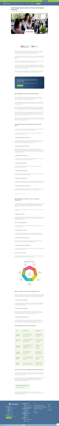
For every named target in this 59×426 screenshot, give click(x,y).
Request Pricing (38, 3)
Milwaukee (25, 413)
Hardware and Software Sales (38, 408)
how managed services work (32, 209)
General (21, 11)
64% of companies (39, 52)
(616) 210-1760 (12, 416)
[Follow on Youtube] (5, 1)
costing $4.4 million (27, 140)
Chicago (25, 404)
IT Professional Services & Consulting (39, 406)
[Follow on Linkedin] (4, 1)
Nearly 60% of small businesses (28, 56)
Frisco (24, 418)
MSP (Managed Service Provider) (39, 405)
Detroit (8, 410)
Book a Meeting (32, 3)
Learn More (20, 85)
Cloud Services (36, 411)
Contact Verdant (9, 417)
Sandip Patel (29, 66)
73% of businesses (18, 129)
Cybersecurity (36, 412)
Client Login (50, 410)
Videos (49, 406)
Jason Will (13, 11)
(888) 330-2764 (11, 415)
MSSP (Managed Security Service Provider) (40, 407)
